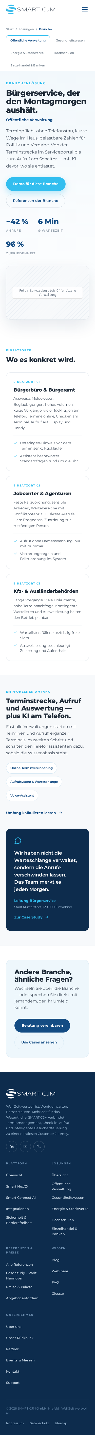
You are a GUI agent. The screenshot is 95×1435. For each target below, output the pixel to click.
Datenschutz (39, 1423)
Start (10, 29)
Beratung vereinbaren (42, 1025)
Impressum (15, 1423)
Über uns (14, 1327)
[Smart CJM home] (47, 1093)
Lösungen (26, 29)
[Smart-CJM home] (30, 9)
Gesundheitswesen (68, 1197)
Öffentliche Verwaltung (61, 1186)
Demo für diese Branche (36, 184)
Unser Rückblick (19, 1338)
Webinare (60, 1271)
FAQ (55, 1282)
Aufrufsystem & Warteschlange (34, 782)
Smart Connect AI (21, 1197)
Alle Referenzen (19, 1264)
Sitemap (60, 1423)
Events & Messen (20, 1360)
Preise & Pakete (19, 1287)
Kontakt (12, 1371)
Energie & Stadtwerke (70, 1209)
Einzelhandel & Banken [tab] (27, 65)
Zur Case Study (28, 917)
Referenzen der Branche (35, 200)
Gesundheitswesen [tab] (70, 40)
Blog (56, 1260)
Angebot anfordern (22, 1298)
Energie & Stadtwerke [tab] (27, 53)
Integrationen (17, 1209)
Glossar (58, 1293)
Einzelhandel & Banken (64, 1231)
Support (13, 1383)
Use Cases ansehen (39, 1042)
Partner (12, 1349)
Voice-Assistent (22, 795)
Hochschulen (63, 1220)
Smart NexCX (17, 1186)
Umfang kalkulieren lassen (31, 813)
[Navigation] (84, 9)
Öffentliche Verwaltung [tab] (28, 40)
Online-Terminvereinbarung (31, 768)
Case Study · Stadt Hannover (21, 1275)
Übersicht (14, 1175)
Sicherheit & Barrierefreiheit (19, 1220)
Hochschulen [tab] (64, 53)
